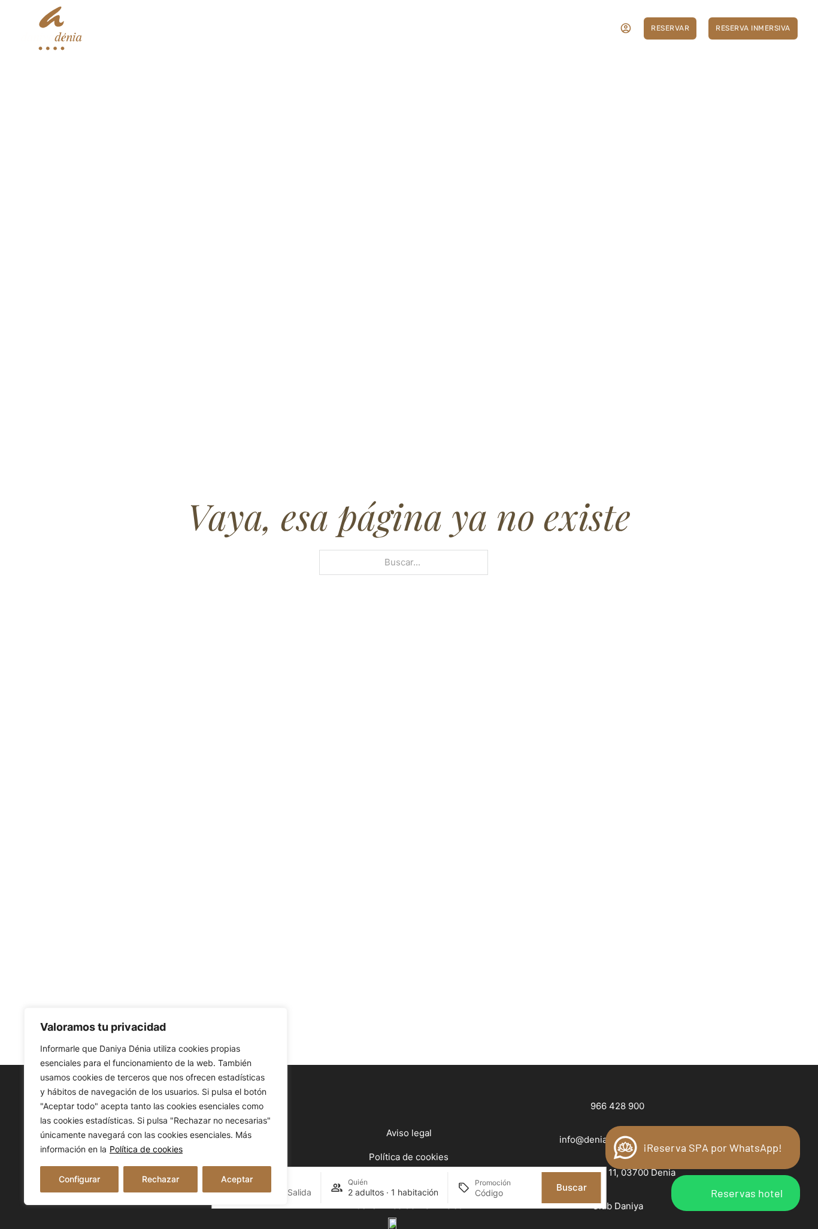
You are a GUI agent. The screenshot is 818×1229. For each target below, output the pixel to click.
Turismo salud (479, 28)
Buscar (571, 1187)
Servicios (220, 28)
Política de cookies (146, 1149)
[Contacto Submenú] (579, 27)
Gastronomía (287, 28)
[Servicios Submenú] (248, 27)
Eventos (353, 28)
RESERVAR (670, 28)
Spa (433, 28)
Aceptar (237, 1179)
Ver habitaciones (157, 28)
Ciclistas (397, 28)
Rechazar (160, 1179)
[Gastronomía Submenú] (322, 27)
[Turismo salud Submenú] (517, 27)
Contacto (551, 28)
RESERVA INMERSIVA (753, 28)
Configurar (79, 1179)
